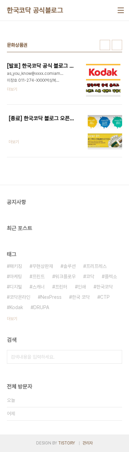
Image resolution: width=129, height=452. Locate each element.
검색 (115, 356)
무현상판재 (42, 266)
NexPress (51, 297)
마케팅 (16, 276)
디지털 (16, 287)
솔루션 (69, 266)
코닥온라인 (20, 297)
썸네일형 (105, 45)
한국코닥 (104, 287)
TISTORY (66, 443)
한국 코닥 (81, 297)
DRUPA (41, 307)
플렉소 (111, 276)
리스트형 (117, 45)
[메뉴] (120, 10)
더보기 (12, 318)
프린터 (61, 287)
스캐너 (38, 287)
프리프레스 (96, 266)
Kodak (16, 307)
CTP (105, 297)
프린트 (38, 276)
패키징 (16, 266)
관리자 (88, 443)
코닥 (90, 276)
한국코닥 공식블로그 (35, 10)
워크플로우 (65, 276)
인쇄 (82, 287)
